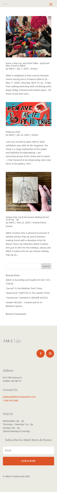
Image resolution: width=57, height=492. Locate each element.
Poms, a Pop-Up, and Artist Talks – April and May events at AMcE (27, 64)
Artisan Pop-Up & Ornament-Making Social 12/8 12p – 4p (27, 218)
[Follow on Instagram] (50, 353)
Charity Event (39, 222)
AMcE (11, 68)
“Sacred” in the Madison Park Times (24, 288)
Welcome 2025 (13, 131)
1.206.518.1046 (10, 400)
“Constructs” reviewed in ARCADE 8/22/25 (27, 297)
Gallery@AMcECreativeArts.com (19, 396)
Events (34, 68)
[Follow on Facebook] (40, 353)
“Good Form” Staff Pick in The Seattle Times (28, 292)
